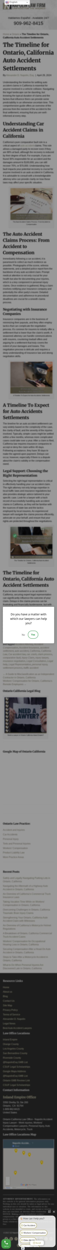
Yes (33, 634)
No (23, 634)
